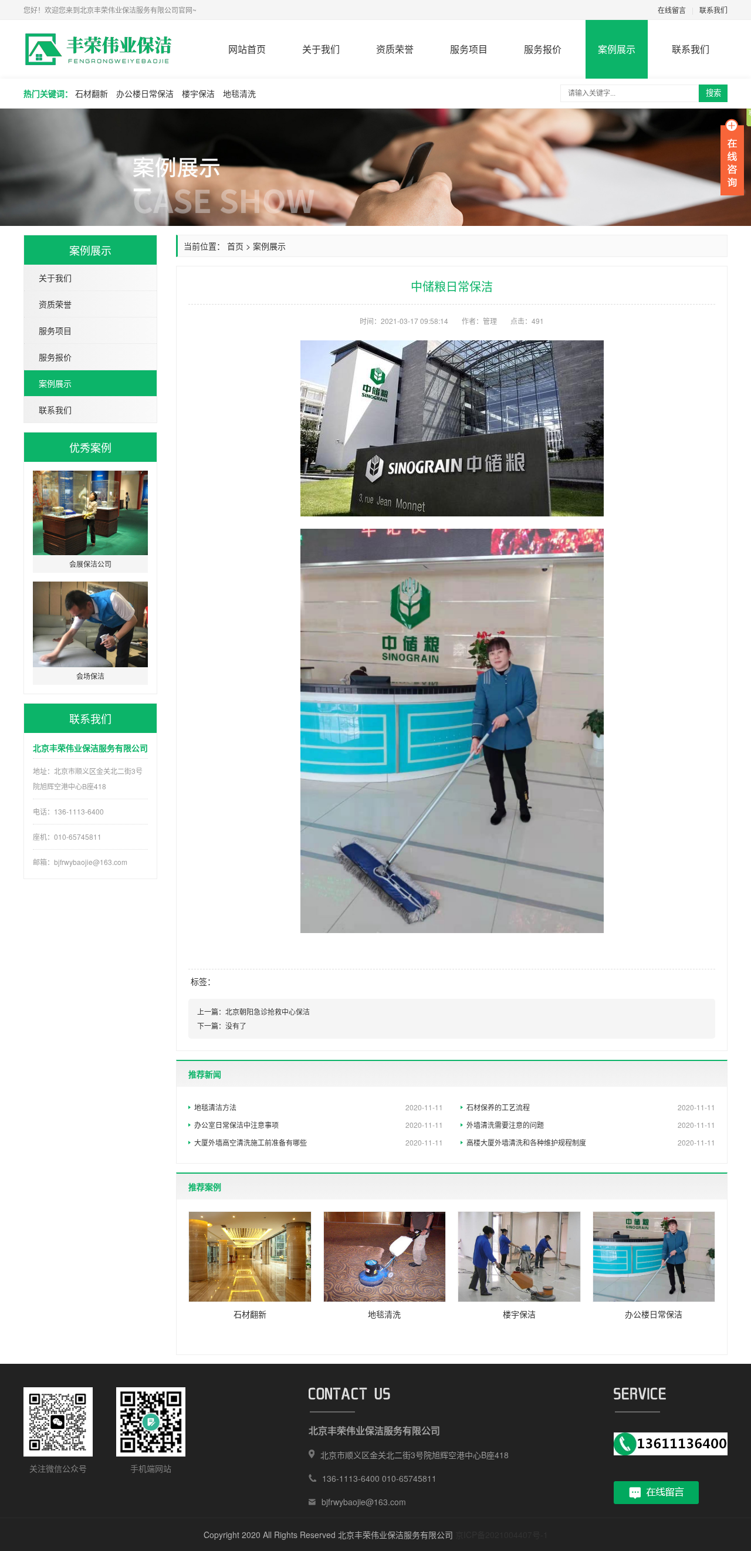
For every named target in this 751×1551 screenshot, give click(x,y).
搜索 (713, 93)
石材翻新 (91, 93)
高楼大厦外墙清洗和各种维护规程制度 (590, 1142)
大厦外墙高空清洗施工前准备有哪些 (318, 1142)
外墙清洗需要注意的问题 (590, 1125)
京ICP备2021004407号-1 (501, 1534)
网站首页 (247, 49)
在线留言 (672, 10)
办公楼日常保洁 (145, 93)
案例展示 (616, 49)
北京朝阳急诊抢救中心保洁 (267, 1011)
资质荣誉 (395, 49)
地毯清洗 (239, 93)
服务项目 (469, 49)
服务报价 (542, 49)
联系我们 (713, 10)
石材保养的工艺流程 (590, 1107)
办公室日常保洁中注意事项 (318, 1125)
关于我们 (321, 49)
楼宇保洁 (198, 93)
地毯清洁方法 (318, 1107)
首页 (235, 246)
